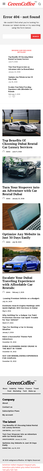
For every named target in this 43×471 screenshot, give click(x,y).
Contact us (7, 407)
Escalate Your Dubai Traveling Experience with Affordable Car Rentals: (20, 89)
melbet (13, 465)
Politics (21, 388)
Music (5, 388)
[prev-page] (9, 96)
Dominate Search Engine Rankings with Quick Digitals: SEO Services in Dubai (21, 307)
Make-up (32, 391)
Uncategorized (8, 439)
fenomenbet (35, 467)
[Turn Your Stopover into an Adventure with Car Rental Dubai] (21, 169)
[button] (39, 4)
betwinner (6, 465)
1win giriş (6, 470)
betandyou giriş (8, 467)
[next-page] (13, 96)
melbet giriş (19, 467)
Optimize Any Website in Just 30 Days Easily (20, 78)
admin (8, 152)
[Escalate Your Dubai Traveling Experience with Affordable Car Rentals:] (21, 260)
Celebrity (12, 388)
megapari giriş (29, 465)
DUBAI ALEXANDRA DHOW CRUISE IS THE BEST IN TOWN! (19, 347)
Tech (25, 391)
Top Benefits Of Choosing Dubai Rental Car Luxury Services (20, 58)
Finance (29, 388)
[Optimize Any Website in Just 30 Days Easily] (21, 216)
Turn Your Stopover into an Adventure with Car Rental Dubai (21, 68)
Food (9, 391)
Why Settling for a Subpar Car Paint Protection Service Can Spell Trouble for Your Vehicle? (20, 317)
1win (11, 470)
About (5, 403)
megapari (20, 465)
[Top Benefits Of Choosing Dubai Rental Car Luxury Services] (21, 123)
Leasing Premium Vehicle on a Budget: (21, 298)
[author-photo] (3, 151)
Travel (36, 388)
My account (7, 415)
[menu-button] (4, 4)
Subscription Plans (10, 411)
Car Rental (6, 430)
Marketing (17, 391)
